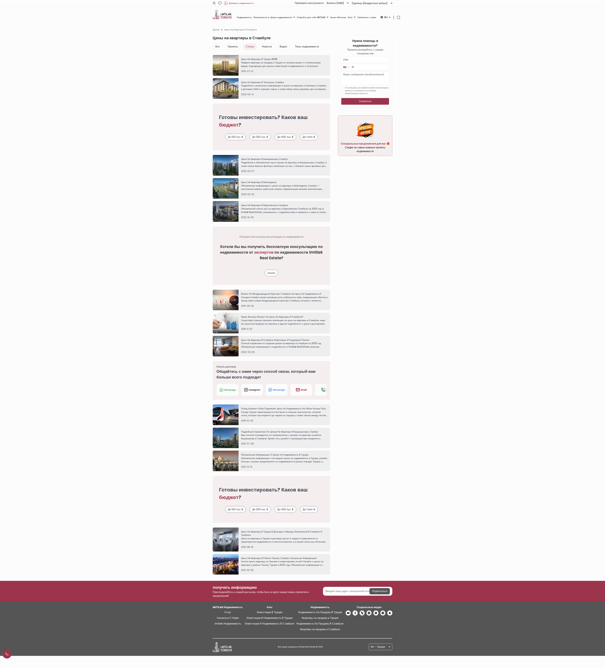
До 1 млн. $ (309, 137)
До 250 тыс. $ (260, 137)
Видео (283, 46)
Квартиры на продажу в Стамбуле (320, 629)
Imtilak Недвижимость (228, 623)
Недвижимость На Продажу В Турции (320, 612)
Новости (267, 46)
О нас (228, 612)
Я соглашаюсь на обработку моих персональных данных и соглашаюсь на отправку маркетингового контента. (367, 90)
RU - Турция (378, 647)
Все (217, 46)
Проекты (233, 46)
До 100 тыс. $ (235, 137)
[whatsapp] (375, 613)
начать (271, 273)
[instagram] (369, 613)
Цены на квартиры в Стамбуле (240, 29)
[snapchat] (389, 613)
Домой (216, 29)
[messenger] (382, 613)
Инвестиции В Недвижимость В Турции (270, 618)
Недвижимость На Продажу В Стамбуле (320, 623)
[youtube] (348, 613)
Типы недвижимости (307, 46)
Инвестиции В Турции (269, 612)
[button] (345, 67)
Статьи (250, 46)
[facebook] (355, 613)
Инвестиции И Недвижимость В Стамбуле (269, 623)
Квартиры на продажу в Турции (320, 618)
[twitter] (362, 613)
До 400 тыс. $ (285, 137)
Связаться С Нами (228, 618)
